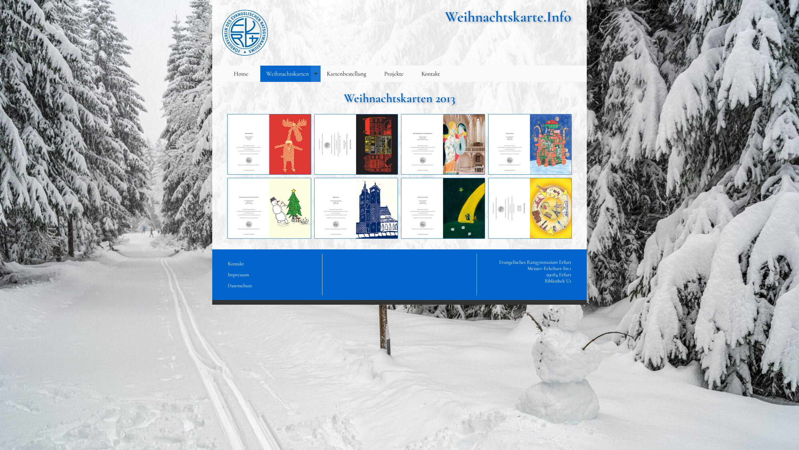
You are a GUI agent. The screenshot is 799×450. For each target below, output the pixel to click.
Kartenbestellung (346, 74)
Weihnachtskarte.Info (508, 17)
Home (241, 74)
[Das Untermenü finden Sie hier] (316, 74)
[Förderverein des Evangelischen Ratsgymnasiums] (245, 33)
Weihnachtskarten (287, 74)
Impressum (238, 275)
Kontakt (430, 74)
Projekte (394, 74)
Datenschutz (240, 285)
